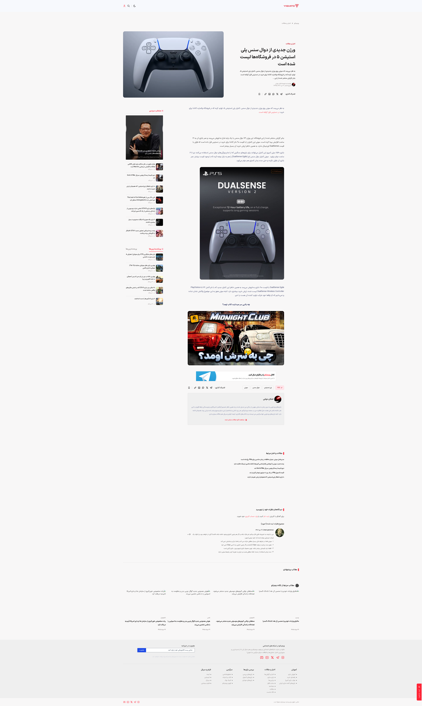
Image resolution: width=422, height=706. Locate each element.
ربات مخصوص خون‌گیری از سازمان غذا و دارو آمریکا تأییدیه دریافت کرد (145, 623)
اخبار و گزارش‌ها (269, 674)
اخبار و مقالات (286, 23)
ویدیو (297, 618)
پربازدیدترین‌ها (155, 248)
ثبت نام (266, 516)
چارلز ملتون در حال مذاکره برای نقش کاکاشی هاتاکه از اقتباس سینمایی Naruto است (141, 165)
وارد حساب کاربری (251, 516)
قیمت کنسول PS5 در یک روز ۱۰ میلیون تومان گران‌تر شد (266, 473)
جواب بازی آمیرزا (290, 680)
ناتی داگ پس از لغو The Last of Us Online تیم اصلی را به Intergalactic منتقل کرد (141, 198)
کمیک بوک (228, 680)
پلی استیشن (268, 388)
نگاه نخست (270, 692)
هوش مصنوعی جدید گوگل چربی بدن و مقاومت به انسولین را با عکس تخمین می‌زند (189, 623)
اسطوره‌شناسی (227, 674)
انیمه (208, 674)
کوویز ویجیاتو (226, 683)
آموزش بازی (291, 674)
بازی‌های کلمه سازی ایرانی (287, 683)
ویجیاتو (296, 23)
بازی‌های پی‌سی (248, 674)
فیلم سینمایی (205, 683)
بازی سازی (270, 677)
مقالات (272, 689)
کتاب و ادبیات (227, 677)
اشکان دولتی (278, 84)
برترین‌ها (271, 680)
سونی (246, 388)
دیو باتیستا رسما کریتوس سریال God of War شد (141, 176)
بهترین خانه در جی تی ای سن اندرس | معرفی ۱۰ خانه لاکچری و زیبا (141, 277)
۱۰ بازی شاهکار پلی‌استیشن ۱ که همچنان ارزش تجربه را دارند (140, 187)
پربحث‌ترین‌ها (131, 248)
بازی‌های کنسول (248, 677)
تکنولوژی (252, 618)
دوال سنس (256, 388)
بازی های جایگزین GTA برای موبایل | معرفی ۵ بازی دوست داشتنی (140, 255)
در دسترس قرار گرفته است (269, 112)
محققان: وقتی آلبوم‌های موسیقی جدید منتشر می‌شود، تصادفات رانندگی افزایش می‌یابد (235, 623)
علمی (208, 618)
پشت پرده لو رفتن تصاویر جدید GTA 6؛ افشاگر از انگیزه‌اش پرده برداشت (140, 232)
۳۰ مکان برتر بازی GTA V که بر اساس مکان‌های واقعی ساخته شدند (140, 289)
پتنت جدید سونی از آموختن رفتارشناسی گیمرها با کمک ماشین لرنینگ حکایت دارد (259, 464)
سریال (208, 680)
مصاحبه (271, 686)
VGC (278, 388)
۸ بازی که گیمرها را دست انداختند (144, 299)
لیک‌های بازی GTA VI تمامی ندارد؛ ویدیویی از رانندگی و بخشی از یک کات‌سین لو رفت (141, 209)
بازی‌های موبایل (247, 680)
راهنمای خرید (291, 677)
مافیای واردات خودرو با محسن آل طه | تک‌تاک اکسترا (281, 621)
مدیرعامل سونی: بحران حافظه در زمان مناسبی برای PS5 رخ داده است (262, 459)
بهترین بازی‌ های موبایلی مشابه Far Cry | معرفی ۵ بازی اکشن (142, 266)
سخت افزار (270, 683)
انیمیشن (207, 677)
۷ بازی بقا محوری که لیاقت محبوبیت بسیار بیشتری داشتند (141, 220)
